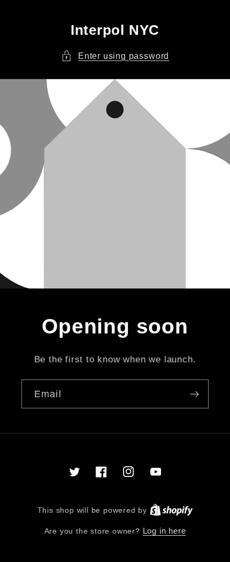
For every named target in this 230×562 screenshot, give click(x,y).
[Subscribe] (194, 393)
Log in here (164, 530)
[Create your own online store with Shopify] (171, 509)
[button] (115, 56)
